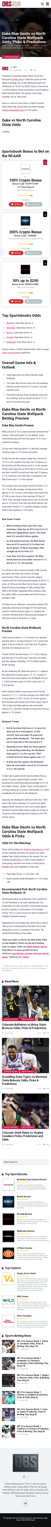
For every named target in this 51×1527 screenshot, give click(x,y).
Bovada (10, 337)
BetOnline (11, 328)
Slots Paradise (24, 1316)
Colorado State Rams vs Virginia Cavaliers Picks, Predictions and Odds (22, 1136)
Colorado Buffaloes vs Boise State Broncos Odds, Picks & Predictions (24, 1026)
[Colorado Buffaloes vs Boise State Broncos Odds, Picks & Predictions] (25, 1003)
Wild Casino (22, 1296)
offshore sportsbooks (33, 849)
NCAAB (21, 968)
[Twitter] (25, 1503)
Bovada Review (24, 1214)
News (11, 46)
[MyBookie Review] (8, 1242)
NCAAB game (17, 79)
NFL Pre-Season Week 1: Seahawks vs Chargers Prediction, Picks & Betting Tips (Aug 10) (32, 1362)
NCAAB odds (8, 867)
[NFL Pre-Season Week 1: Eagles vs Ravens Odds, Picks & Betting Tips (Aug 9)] (8, 1386)
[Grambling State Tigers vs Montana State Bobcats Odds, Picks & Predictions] (25, 1055)
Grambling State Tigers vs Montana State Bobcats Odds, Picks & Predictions (24, 1080)
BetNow (7, 966)
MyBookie (11, 342)
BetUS (21, 966)
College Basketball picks (13, 110)
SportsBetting (7, 970)
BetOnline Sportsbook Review (32, 1179)
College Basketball (22, 46)
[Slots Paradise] (8, 1327)
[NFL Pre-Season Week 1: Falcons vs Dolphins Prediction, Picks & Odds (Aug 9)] (8, 1403)
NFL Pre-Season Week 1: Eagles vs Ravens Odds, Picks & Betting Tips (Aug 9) (33, 1377)
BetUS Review (24, 1196)
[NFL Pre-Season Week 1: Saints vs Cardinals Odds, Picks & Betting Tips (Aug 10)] (8, 1352)
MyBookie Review (26, 1231)
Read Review (35, 204)
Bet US (10, 332)
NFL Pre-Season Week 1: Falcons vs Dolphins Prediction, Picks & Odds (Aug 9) (32, 1394)
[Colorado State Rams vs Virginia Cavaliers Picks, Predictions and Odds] (25, 1111)
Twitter (25, 957)
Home (4, 46)
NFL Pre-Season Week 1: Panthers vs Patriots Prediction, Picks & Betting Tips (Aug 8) (33, 1429)
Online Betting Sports (36, 946)
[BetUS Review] (25, 225)
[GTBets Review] (8, 1259)
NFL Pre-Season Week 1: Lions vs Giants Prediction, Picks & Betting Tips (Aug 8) (32, 1411)
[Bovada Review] (25, 274)
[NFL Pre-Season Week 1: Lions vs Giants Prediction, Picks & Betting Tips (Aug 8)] (8, 1420)
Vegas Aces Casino (26, 1273)
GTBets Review (24, 1248)
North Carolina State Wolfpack (35, 968)
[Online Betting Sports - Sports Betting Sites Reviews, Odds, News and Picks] (11, 4)
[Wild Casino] (8, 1307)
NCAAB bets (16, 860)
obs (15, 67)
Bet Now (17, 204)
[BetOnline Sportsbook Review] (25, 173)
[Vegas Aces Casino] (8, 1284)
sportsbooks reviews (22, 953)
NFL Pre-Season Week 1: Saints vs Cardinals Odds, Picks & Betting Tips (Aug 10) (32, 1343)
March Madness (28, 1019)
